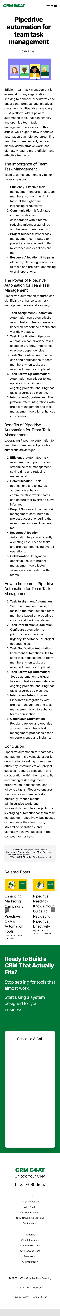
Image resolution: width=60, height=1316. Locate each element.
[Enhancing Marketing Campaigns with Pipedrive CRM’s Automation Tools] (16, 885)
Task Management (21, 854)
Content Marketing (27, 852)
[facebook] (15, 1184)
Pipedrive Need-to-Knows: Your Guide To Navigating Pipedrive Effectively (43, 911)
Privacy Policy (21, 1296)
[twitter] (21, 1184)
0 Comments (45, 933)
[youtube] (32, 1184)
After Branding (43, 1278)
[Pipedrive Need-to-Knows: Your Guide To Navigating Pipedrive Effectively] (44, 885)
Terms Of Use (39, 1296)
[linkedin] (38, 1184)
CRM (39, 852)
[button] (7, 909)
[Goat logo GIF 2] (14, 5)
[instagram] (27, 1184)
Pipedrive (27, 857)
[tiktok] (44, 1184)
